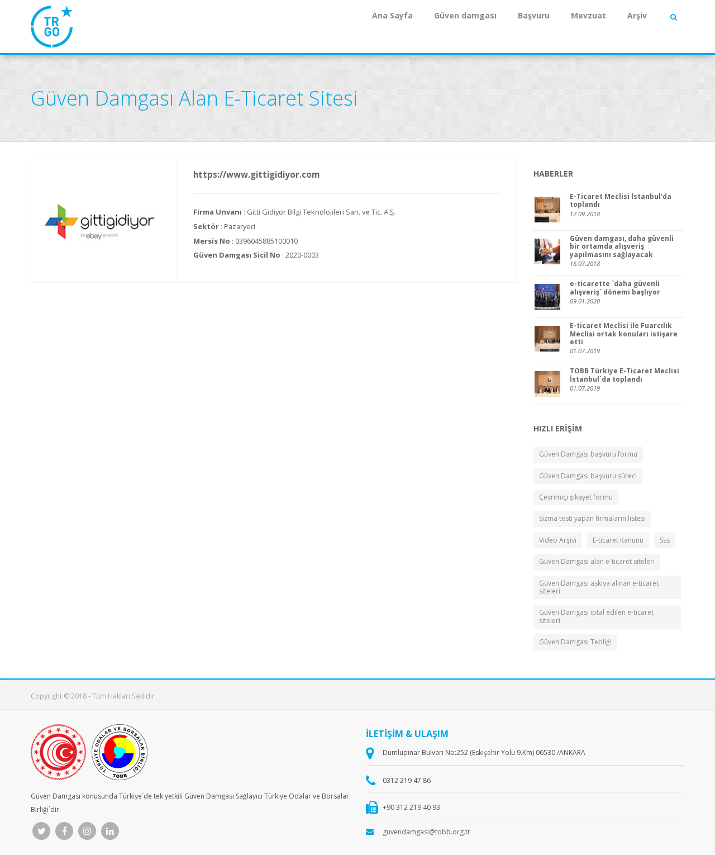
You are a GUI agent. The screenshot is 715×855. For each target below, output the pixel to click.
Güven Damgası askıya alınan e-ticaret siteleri (599, 587)
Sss (665, 540)
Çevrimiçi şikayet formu (576, 497)
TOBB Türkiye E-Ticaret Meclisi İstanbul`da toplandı (624, 375)
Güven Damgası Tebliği (575, 642)
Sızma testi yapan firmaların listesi (592, 518)
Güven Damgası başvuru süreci (588, 476)
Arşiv (637, 15)
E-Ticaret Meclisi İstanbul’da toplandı (620, 201)
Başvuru (534, 15)
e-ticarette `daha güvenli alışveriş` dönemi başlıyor (615, 288)
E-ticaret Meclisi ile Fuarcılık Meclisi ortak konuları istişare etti (624, 334)
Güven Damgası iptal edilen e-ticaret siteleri (596, 616)
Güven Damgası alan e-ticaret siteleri (597, 561)
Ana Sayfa (392, 15)
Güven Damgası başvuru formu (588, 454)
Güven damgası (465, 15)
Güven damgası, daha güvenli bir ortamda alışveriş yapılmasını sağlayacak (622, 247)
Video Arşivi (557, 540)
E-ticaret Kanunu (618, 540)
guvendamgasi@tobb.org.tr (426, 832)
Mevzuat (588, 15)
